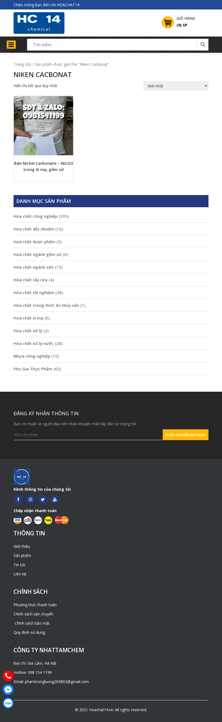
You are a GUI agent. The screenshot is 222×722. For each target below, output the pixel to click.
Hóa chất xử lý (28, 330)
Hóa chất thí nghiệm (34, 292)
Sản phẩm (22, 555)
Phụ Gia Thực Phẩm (33, 368)
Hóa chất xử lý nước (34, 343)
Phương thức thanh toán (35, 604)
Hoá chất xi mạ (28, 318)
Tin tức (20, 564)
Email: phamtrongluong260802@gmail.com (51, 681)
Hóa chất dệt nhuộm (34, 229)
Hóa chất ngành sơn (34, 267)
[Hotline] (8, 676)
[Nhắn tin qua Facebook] (8, 689)
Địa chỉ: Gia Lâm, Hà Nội (35, 663)
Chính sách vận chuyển (33, 613)
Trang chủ (22, 64)
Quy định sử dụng (29, 632)
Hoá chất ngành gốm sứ (37, 254)
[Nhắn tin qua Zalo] (8, 703)
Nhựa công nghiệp (32, 356)
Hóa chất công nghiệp (35, 216)
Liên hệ (20, 573)
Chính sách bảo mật (32, 623)
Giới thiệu (22, 546)
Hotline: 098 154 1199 (33, 672)
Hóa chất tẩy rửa (30, 279)
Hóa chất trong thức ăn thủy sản (46, 305)
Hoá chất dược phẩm (34, 241)
